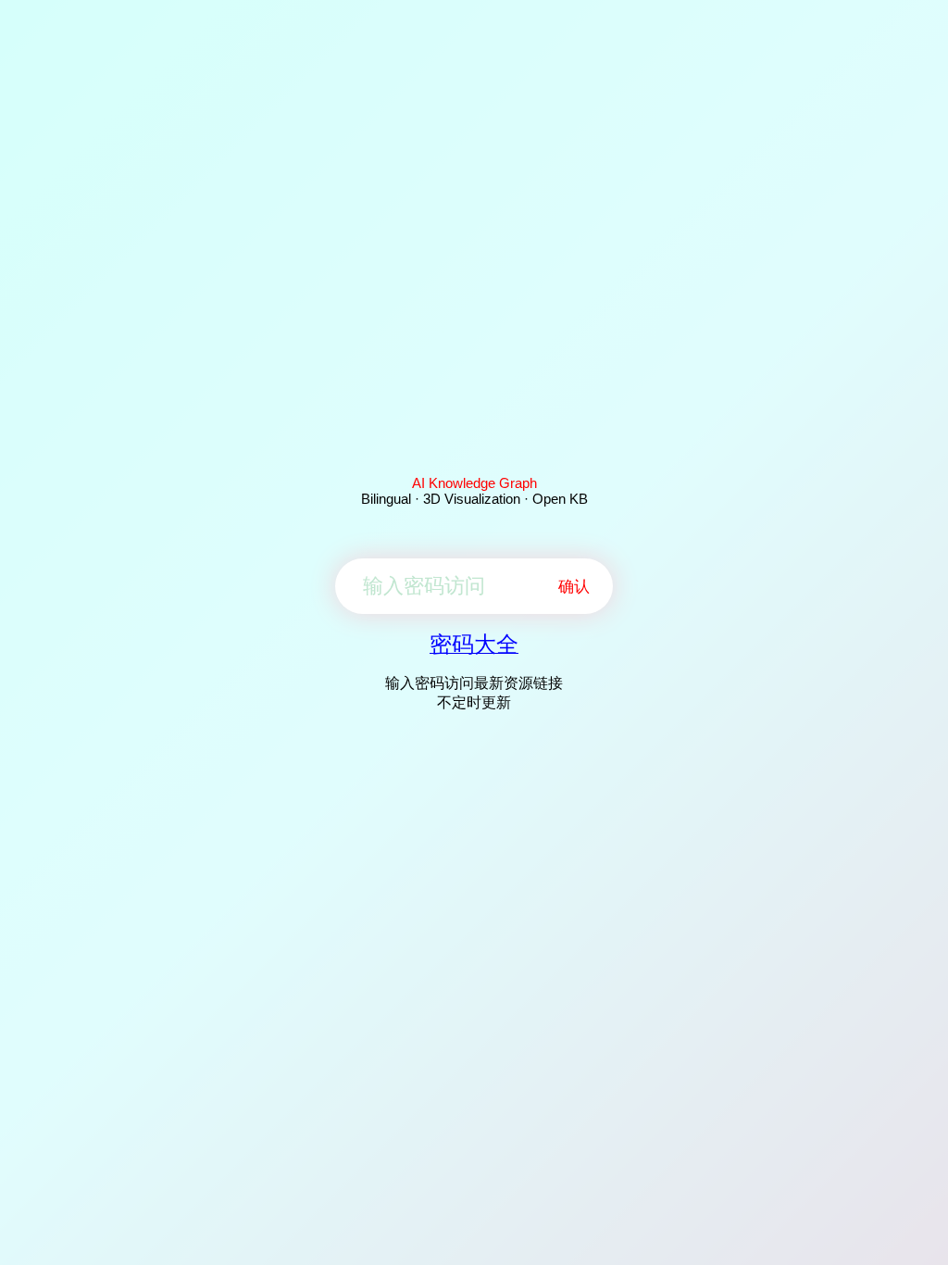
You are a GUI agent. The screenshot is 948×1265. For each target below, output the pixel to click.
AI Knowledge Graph (474, 483)
